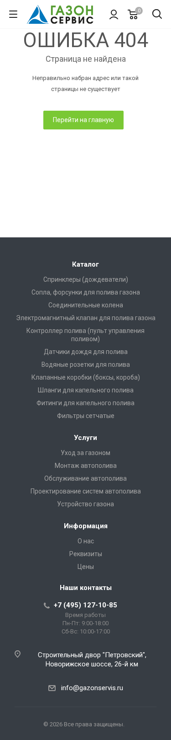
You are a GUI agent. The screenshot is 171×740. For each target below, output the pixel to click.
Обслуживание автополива (85, 478)
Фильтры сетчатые (85, 415)
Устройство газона (85, 504)
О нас (86, 541)
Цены (86, 566)
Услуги (85, 438)
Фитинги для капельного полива (85, 403)
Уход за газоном (85, 452)
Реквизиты (85, 554)
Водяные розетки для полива (85, 364)
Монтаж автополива (86, 465)
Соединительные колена (85, 305)
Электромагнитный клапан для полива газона (85, 318)
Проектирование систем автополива (86, 491)
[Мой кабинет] (114, 14)
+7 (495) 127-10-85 (85, 605)
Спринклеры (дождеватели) (85, 279)
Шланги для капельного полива (86, 390)
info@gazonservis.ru (92, 688)
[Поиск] (157, 15)
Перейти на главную (83, 119)
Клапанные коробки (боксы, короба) (85, 377)
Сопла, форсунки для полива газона (85, 292)
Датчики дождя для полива (86, 351)
